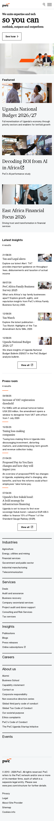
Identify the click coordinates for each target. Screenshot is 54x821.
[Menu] (49, 4)
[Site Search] (44, 4)
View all (25, 365)
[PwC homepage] (6, 4)
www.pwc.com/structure (14, 785)
